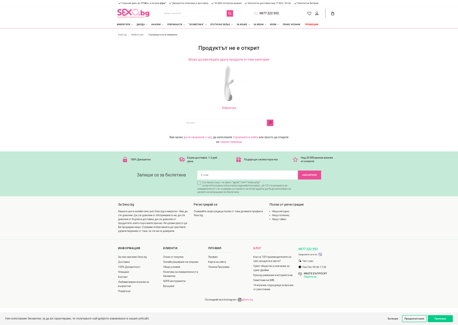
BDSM (273, 24)
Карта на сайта (217, 261)
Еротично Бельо (220, 24)
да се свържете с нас (198, 137)
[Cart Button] (332, 13)
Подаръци (124, 291)
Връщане (168, 286)
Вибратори (123, 24)
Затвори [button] (393, 318)
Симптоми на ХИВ (263, 280)
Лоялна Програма (218, 266)
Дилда (141, 24)
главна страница (231, 142)
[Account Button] (317, 13)
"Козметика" (196, 24)
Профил (213, 256)
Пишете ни (310, 276)
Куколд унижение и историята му (273, 275)
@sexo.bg (247, 299)
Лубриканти (174, 24)
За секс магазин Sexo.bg (132, 256)
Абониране (309, 175)
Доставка (124, 261)
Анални (156, 24)
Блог (257, 248)
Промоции (311, 24)
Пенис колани (291, 24)
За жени (259, 24)
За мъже (242, 24)
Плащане (123, 271)
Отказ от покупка (173, 256)
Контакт (123, 276)
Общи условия (171, 266)
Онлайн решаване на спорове (180, 261)
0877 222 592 (269, 13)
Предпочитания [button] (414, 318)
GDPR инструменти (174, 281)
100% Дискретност (129, 266)
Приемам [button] (440, 318)
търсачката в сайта (245, 137)
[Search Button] (230, 13)
